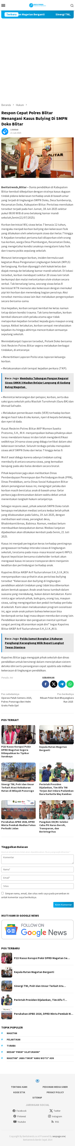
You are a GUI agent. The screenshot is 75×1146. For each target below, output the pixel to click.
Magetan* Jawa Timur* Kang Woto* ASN (30, 1058)
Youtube (21, 1121)
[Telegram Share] (62, 684)
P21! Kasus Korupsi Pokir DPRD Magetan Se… (42, 958)
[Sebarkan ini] (45, 684)
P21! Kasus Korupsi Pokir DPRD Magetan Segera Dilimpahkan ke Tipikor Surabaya (16, 751)
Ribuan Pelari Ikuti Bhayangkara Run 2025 (57, 697)
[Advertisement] (37, 57)
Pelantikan (13, 1039)
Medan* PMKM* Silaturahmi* (23, 1052)
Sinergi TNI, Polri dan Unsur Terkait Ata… (40, 986)
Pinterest (21, 1116)
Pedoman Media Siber (55, 1087)
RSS (57, 1121)
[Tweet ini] (53, 684)
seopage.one (58, 1136)
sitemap (37, 1097)
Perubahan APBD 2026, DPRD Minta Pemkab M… (43, 1013)
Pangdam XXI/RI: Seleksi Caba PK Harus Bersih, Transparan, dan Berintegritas (53, 826)
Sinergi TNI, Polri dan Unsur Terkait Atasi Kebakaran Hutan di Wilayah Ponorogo (17, 787)
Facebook (21, 1110)
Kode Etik (19, 1092)
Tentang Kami (19, 1087)
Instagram (57, 1116)
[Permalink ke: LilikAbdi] (5, 131)
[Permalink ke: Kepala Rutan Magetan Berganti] (56, 734)
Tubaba (11, 1045)
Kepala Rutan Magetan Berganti (34, 972)
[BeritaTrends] (37, 5)
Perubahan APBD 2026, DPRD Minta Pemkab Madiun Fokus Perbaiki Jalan (18, 825)
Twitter (57, 1110)
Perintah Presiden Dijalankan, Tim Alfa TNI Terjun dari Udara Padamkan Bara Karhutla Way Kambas (56, 789)
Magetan (12, 1033)
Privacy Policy (55, 1092)
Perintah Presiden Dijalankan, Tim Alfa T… (40, 1000)
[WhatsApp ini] (70, 684)
